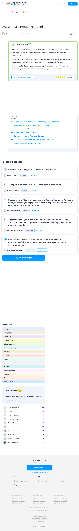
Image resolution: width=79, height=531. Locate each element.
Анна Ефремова (13, 415)
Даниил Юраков (13, 407)
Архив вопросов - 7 (39, 501)
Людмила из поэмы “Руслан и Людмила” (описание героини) (37, 122)
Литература (30, 34)
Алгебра (6, 374)
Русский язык (8, 340)
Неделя (7, 401)
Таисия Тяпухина (13, 423)
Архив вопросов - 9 (60, 495)
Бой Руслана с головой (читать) (26, 132)
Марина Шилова (13, 439)
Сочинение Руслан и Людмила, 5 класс (29, 136)
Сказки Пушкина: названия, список (27, 143)
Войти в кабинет (39, 468)
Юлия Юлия (12, 427)
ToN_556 (11, 435)
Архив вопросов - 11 (60, 501)
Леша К (10, 411)
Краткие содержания (21, 481)
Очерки (16, 485)
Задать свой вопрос (23, 258)
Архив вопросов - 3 (18, 501)
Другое (6, 355)
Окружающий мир (10, 348)
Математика (8, 363)
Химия (6, 359)
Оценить (70, 77)
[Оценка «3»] (60, 77)
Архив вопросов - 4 (18, 503)
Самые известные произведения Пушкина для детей (34, 140)
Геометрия (7, 378)
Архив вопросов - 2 (18, 498)
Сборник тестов (43, 477)
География (7, 336)
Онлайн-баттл (42, 481)
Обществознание (30, 250)
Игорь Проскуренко (14, 419)
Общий (13, 401)
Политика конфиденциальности (39, 510)
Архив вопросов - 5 (39, 495)
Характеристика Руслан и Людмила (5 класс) (31, 125)
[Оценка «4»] (63, 77)
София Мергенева (14, 431)
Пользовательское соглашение (39, 508)
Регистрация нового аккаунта (39, 472)
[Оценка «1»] (56, 77)
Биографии (17, 477)
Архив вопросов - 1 (18, 495)
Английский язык (9, 370)
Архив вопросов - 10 (60, 498)
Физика (6, 366)
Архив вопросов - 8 (39, 503)
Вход (72, 3)
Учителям (62, 481)
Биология (7, 351)
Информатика (8, 381)
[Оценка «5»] (65, 77)
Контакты (62, 477)
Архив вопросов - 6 (39, 498)
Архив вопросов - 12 (60, 503)
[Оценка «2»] (58, 77)
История (24, 190)
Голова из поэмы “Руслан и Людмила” (28, 129)
